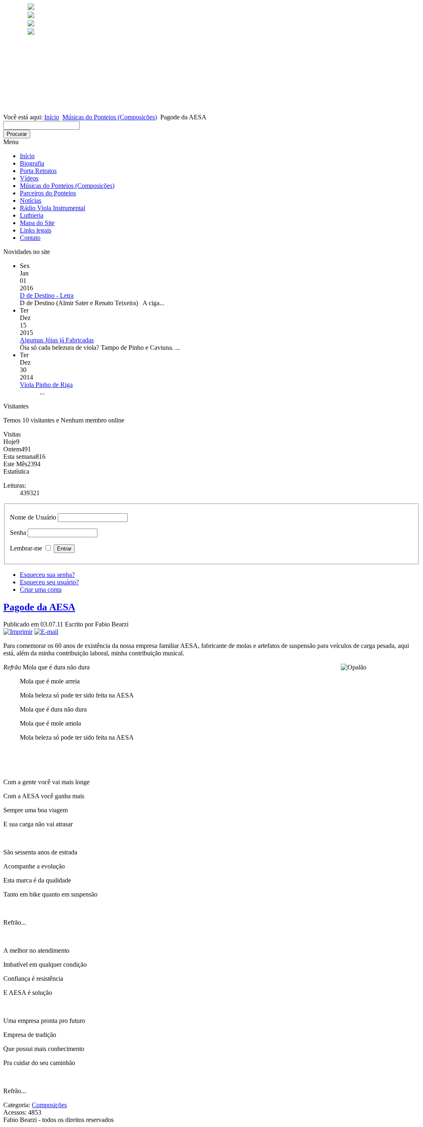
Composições (49, 1104)
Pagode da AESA (39, 607)
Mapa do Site (37, 222)
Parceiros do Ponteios (48, 193)
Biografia (32, 163)
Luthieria (31, 215)
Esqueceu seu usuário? (49, 582)
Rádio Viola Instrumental (52, 207)
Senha (18, 532)
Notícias (30, 200)
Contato (30, 237)
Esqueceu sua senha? (47, 574)
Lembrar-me (26, 548)
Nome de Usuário (33, 517)
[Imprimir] (18, 631)
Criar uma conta (41, 589)
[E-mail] (46, 631)
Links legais (35, 230)
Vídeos (29, 178)
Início (51, 117)
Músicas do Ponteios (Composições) (109, 117)
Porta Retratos (38, 170)
